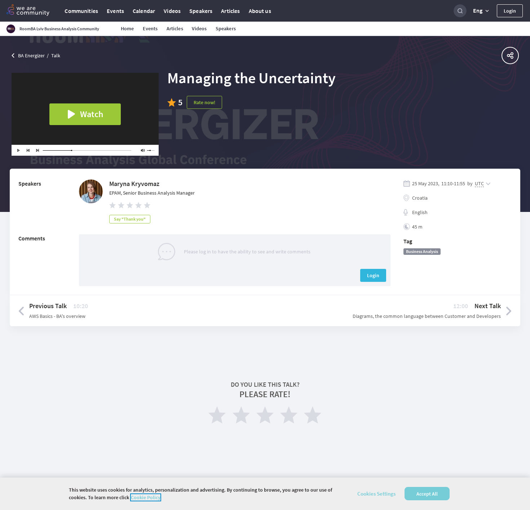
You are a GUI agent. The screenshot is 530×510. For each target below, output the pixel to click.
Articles (230, 10)
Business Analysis (422, 251)
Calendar (144, 10)
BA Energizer (31, 55)
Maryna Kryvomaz (134, 183)
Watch (91, 114)
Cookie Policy (145, 497)
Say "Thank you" (130, 219)
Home (127, 28)
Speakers (200, 10)
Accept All (427, 494)
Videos (172, 10)
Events (115, 10)
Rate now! (204, 102)
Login (510, 11)
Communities (81, 10)
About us (260, 10)
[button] (481, 11)
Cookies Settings (376, 493)
